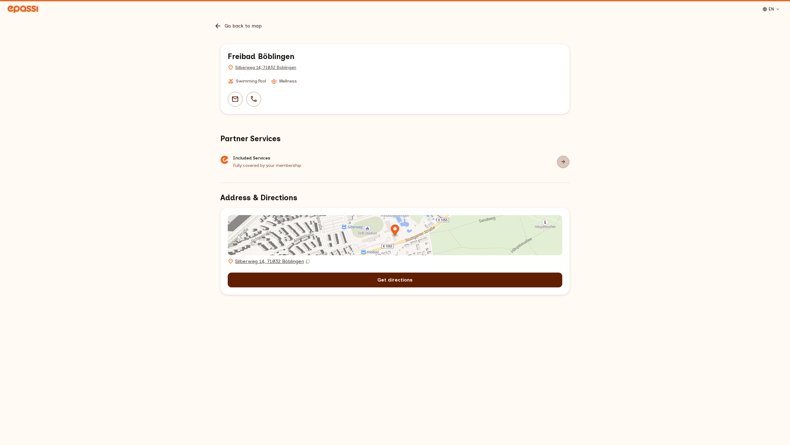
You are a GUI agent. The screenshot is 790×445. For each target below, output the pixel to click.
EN (771, 9)
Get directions (395, 280)
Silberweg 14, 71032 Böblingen (265, 67)
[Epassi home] (22, 9)
